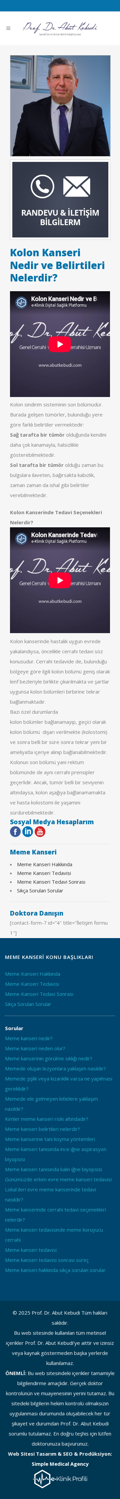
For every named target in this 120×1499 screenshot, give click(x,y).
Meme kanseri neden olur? (35, 1048)
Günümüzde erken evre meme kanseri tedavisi (58, 1179)
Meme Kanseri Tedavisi (44, 873)
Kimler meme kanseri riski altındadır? (46, 1118)
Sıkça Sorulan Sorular (40, 890)
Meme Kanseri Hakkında (44, 864)
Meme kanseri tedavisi (31, 1249)
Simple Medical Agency (60, 1463)
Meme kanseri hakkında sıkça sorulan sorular (55, 1270)
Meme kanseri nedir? (29, 1038)
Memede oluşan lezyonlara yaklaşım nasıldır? (55, 1068)
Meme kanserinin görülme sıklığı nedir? (48, 1058)
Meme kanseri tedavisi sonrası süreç (47, 1259)
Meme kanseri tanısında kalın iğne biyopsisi (53, 1169)
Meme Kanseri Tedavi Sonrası (51, 881)
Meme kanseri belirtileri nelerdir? (42, 1129)
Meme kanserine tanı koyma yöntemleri (50, 1139)
